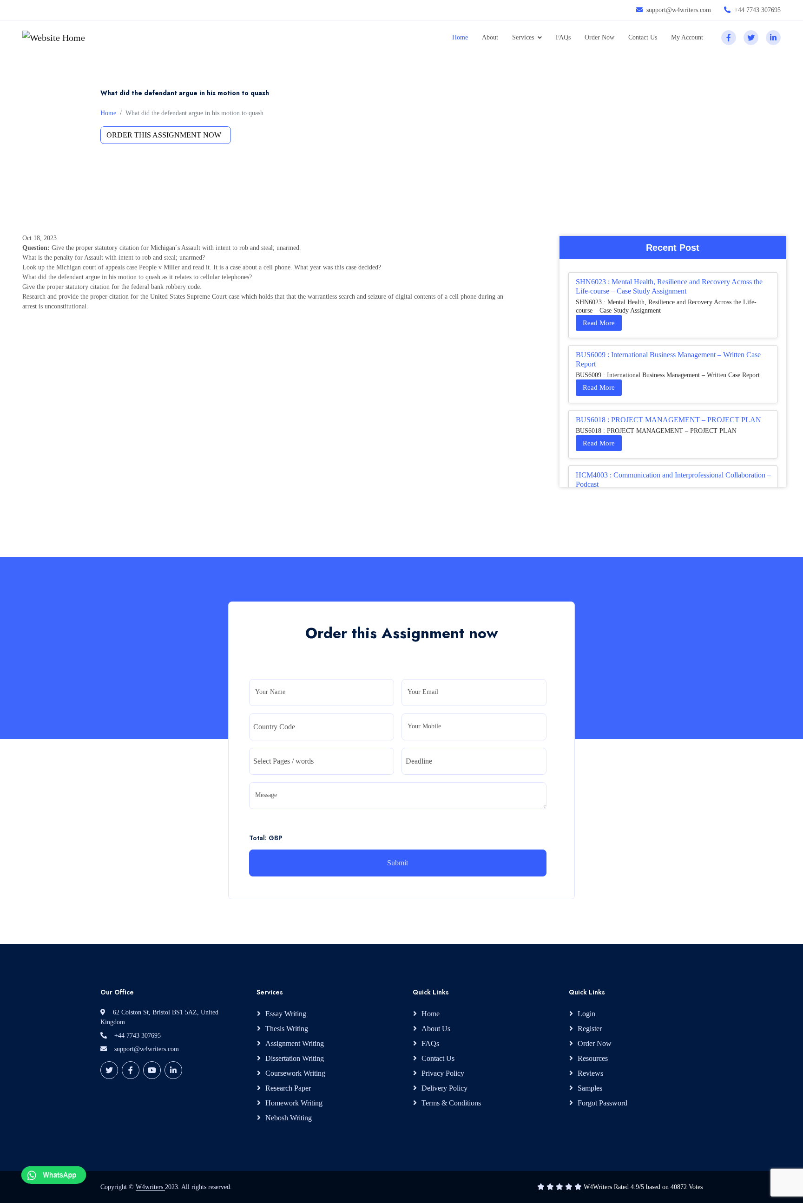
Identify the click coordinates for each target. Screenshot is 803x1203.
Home (460, 37)
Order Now (599, 37)
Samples (590, 1088)
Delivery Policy (444, 1088)
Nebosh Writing (288, 1118)
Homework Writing (294, 1103)
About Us (435, 1029)
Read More (599, 323)
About (490, 37)
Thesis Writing (286, 1029)
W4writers (150, 1186)
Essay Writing (285, 1014)
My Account (687, 37)
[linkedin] (773, 37)
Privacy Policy (442, 1073)
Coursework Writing (295, 1073)
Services (523, 37)
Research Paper (288, 1088)
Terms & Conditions (451, 1103)
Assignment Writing (294, 1043)
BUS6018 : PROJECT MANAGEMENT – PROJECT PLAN (668, 420)
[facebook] (728, 37)
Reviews (590, 1073)
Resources (593, 1058)
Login (586, 1014)
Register (590, 1029)
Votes (696, 1186)
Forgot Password (602, 1103)
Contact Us (642, 37)
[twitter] (751, 37)
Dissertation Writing (294, 1058)
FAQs (563, 37)
